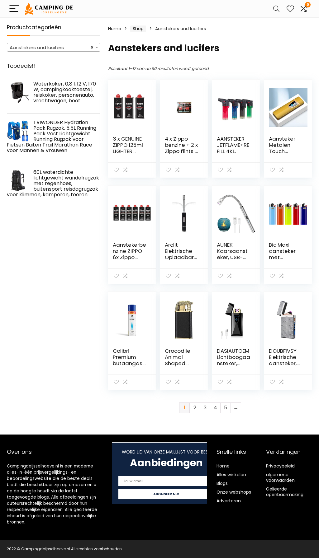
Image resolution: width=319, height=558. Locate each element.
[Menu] (14, 9)
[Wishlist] (290, 9)
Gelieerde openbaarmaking (284, 492)
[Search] (276, 9)
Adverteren (229, 501)
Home (114, 29)
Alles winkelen (231, 475)
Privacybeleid (280, 466)
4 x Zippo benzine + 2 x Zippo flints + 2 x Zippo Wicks (181, 151)
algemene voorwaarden (280, 477)
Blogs (222, 483)
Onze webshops (234, 492)
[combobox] (53, 47)
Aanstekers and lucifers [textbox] (52, 47)
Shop (138, 29)
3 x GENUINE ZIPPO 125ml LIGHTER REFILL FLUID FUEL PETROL (128, 151)
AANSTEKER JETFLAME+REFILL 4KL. (233, 145)
